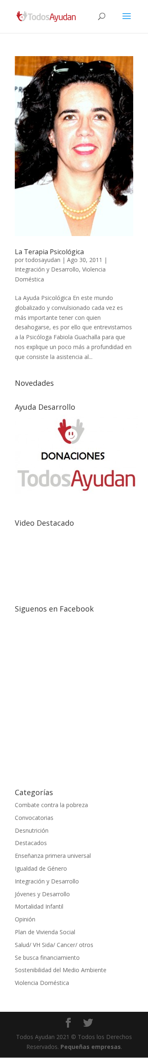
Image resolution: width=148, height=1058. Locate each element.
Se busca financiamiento (47, 957)
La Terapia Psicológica (49, 251)
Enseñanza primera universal (53, 856)
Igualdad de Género (41, 868)
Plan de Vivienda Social (45, 932)
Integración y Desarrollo (47, 269)
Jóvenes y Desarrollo (42, 894)
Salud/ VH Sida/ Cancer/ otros (54, 945)
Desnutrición (32, 830)
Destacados (31, 843)
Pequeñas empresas (90, 1047)
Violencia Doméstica (42, 983)
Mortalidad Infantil (39, 906)
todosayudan (42, 260)
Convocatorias (34, 818)
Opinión (25, 919)
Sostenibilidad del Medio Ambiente (60, 970)
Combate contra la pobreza (51, 805)
